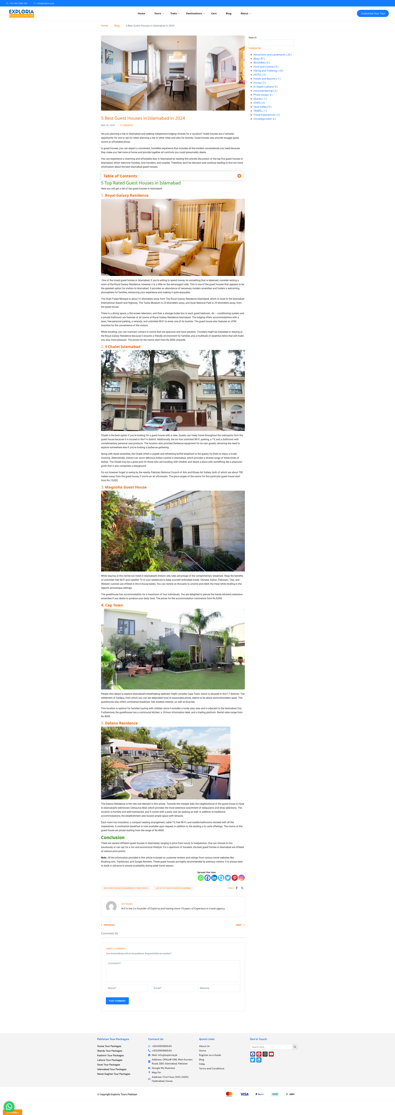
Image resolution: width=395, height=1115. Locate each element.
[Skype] (221, 878)
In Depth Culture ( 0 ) (266, 86)
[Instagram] (241, 878)
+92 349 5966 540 (18, 3)
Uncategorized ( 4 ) (265, 118)
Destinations (194, 13)
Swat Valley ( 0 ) (262, 106)
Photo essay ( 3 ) (263, 94)
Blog (228, 13)
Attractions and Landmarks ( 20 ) (272, 54)
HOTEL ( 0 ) (260, 74)
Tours (157, 13)
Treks (173, 13)
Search (253, 37)
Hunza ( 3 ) (260, 82)
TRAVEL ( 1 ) (260, 110)
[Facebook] (207, 878)
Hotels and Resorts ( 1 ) (267, 78)
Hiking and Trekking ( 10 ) (268, 70)
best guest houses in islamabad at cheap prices (126, 888)
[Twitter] (228, 878)
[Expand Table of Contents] (239, 176)
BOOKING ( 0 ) (262, 62)
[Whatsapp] (201, 878)
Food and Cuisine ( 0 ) (266, 66)
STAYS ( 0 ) (259, 102)
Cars (214, 13)
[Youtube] (271, 1054)
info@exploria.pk (45, 3)
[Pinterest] (235, 878)
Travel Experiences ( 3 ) (267, 114)
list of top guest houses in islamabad (173, 888)
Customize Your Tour (373, 13)
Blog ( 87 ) (259, 58)
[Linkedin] (214, 878)
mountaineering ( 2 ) (265, 90)
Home (141, 13)
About (244, 13)
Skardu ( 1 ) (260, 98)
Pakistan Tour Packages (113, 1039)
